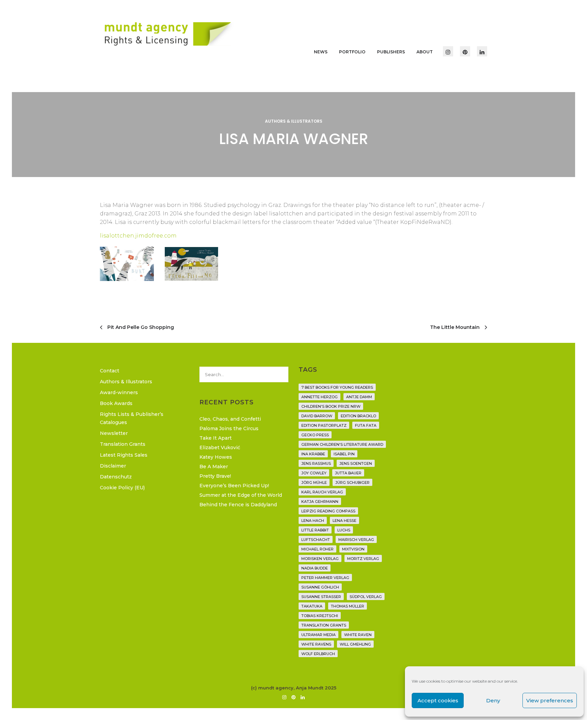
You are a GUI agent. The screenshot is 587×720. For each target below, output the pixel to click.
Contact (109, 371)
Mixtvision (353, 549)
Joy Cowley (313, 473)
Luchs (343, 530)
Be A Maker (213, 466)
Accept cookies (437, 700)
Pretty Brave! (215, 476)
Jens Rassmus (316, 463)
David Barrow (316, 416)
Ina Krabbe (313, 454)
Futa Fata (365, 425)
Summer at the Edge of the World (240, 495)
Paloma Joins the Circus (229, 428)
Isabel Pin (344, 454)
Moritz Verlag (363, 558)
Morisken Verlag (320, 558)
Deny (493, 700)
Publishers (391, 51)
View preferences (549, 700)
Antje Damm (359, 396)
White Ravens (316, 644)
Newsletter (114, 433)
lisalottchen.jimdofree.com (138, 235)
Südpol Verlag (366, 596)
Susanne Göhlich (320, 587)
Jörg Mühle (314, 482)
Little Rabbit (315, 530)
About (424, 51)
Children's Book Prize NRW (330, 406)
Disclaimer (113, 466)
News (320, 51)
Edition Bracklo (358, 416)
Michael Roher (317, 549)
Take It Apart (215, 438)
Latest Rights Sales (123, 455)
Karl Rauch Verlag (322, 492)
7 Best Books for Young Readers (337, 387)
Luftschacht (315, 539)
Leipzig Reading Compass (328, 511)
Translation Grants (122, 444)
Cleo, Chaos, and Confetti (230, 419)
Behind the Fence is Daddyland (238, 505)
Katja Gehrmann (319, 501)
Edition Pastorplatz (323, 425)
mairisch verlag (356, 539)
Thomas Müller (347, 606)
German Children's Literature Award (342, 444)
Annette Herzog (319, 396)
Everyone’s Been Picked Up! (234, 485)
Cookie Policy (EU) (122, 488)
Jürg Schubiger (352, 482)
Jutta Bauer (348, 473)
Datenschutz (116, 477)
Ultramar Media (318, 634)
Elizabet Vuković (219, 447)
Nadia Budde (314, 568)
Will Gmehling (355, 644)
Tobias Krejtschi (319, 615)
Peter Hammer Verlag (325, 577)
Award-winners (119, 392)
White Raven (358, 634)
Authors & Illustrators (293, 121)
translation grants (323, 625)
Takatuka (311, 606)
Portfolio (352, 51)
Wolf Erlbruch (318, 653)
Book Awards (116, 403)
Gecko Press (315, 435)
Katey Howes (215, 457)
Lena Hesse (344, 520)
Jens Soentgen (355, 463)
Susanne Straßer (321, 596)
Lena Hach (312, 520)
